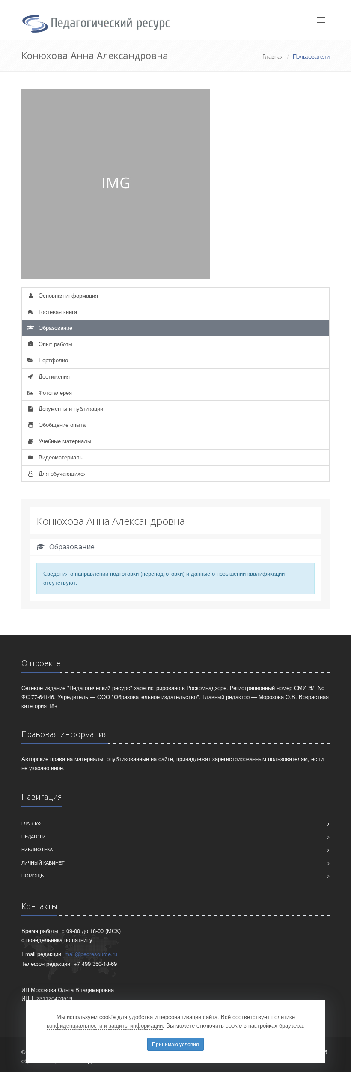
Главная (272, 56)
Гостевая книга (57, 312)
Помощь (32, 875)
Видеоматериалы (60, 457)
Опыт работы (54, 344)
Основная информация (67, 295)
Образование (54, 327)
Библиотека (37, 849)
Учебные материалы (64, 441)
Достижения (53, 376)
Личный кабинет (43, 862)
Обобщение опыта (61, 425)
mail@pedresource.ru (91, 954)
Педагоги (33, 836)
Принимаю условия (175, 1044)
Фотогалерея (54, 392)
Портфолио (52, 360)
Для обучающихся (61, 473)
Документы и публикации (70, 408)
